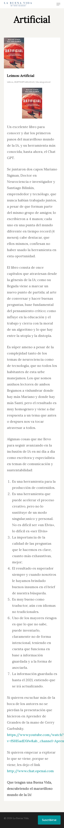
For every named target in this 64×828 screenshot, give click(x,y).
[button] (58, 4)
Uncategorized (43, 82)
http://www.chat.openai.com (30, 771)
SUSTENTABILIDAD (24, 82)
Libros (10, 82)
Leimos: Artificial (20, 75)
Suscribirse (49, 820)
